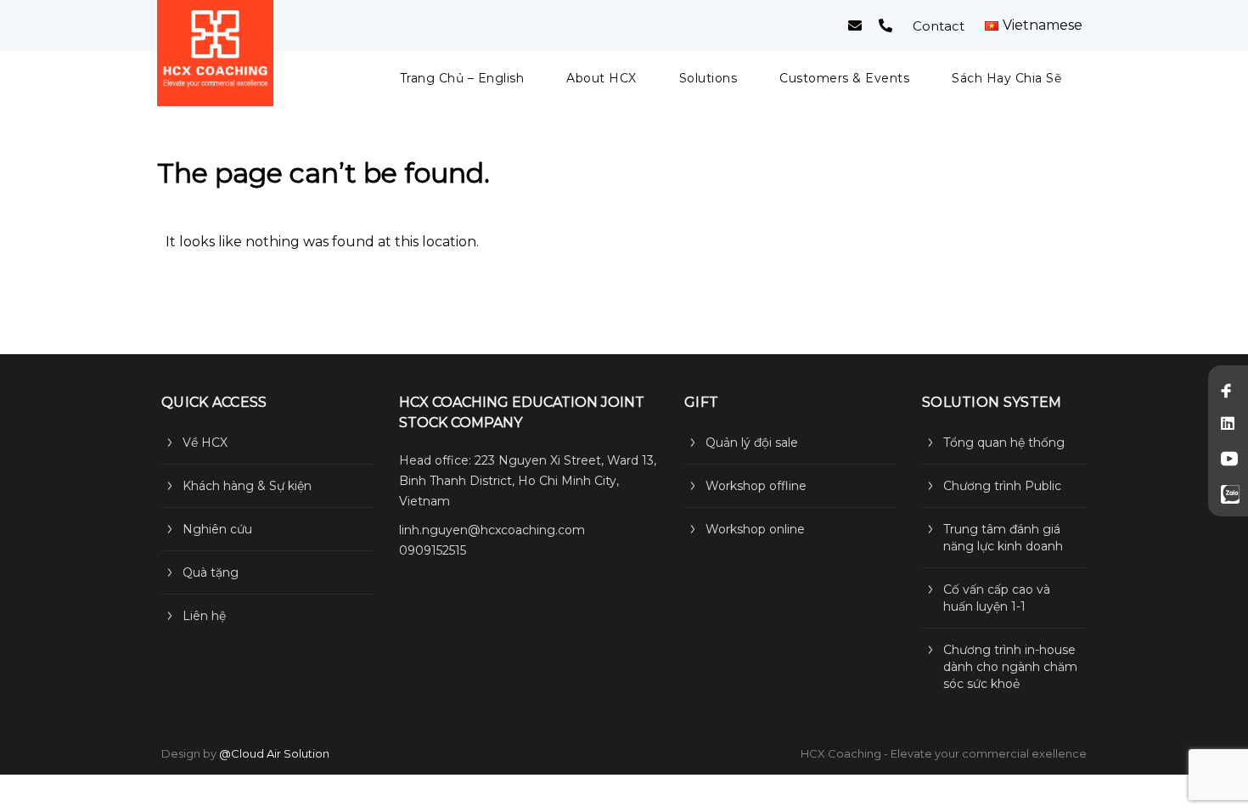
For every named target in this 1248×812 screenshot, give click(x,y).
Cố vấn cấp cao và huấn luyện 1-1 (996, 598)
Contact (938, 26)
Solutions (708, 78)
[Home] (215, 53)
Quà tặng (211, 572)
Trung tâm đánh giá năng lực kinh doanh (1003, 538)
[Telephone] (885, 26)
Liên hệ (204, 615)
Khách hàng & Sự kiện (247, 485)
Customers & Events (844, 78)
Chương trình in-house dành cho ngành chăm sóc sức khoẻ (1010, 666)
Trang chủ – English (462, 78)
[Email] (855, 26)
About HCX (601, 78)
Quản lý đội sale (752, 442)
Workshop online (755, 529)
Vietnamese (1042, 25)
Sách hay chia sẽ (1006, 78)
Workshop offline (756, 485)
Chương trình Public (1002, 485)
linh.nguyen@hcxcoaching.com (492, 530)
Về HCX (205, 442)
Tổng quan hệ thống (1004, 442)
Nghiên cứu (217, 529)
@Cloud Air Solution (274, 753)
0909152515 (432, 550)
